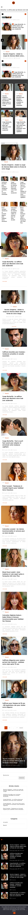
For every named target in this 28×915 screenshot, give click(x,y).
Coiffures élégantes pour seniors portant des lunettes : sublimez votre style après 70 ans (13, 662)
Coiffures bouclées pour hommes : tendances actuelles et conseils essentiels (20, 100)
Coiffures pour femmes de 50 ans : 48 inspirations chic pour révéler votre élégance (13, 705)
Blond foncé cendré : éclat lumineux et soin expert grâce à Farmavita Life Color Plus (23, 215)
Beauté (7, 51)
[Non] (26, 910)
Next (25, 40)
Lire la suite (4, 281)
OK (14, 913)
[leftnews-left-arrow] (25, 14)
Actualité (5, 822)
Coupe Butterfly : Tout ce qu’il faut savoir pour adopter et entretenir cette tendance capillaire (21, 126)
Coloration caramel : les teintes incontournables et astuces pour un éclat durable (14, 214)
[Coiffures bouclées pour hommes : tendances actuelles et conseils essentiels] (21, 87)
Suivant (21, 727)
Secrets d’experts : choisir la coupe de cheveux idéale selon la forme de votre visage (13, 55)
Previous (2, 40)
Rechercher (6, 775)
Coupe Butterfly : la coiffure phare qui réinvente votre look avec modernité (18, 21)
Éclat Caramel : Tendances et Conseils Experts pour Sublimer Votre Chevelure (4, 214)
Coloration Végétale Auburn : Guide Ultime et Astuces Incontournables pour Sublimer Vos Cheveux (13, 618)
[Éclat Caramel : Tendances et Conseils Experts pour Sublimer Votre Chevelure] (4, 204)
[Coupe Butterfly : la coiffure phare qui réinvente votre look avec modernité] (7, 22)
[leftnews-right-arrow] (2, 14)
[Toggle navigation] (1, 7)
